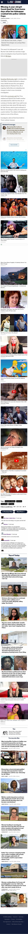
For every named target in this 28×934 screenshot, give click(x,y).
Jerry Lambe (4, 776)
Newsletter (7, 919)
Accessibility (19, 919)
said (15, 96)
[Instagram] (19, 507)
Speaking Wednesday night (9, 79)
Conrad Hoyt (4, 832)
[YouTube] (14, 507)
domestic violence (10, 501)
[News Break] (25, 507)
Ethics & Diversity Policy (17, 921)
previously (11, 96)
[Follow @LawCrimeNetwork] (22, 507)
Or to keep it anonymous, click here (15, 733)
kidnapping (4, 504)
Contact (8, 924)
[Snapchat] (23, 507)
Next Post (20, 511)
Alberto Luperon (5, 18)
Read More (14, 145)
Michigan (8, 56)
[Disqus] (14, 533)
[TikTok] (17, 507)
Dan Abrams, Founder (17, 924)
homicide (19, 501)
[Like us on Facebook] (15, 507)
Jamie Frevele (4, 804)
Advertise (21, 916)
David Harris (4, 748)
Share (4, 22)
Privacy (13, 919)
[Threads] (20, 507)
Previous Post (8, 511)
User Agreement (7, 921)
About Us (15, 916)
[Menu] (2, 2)
